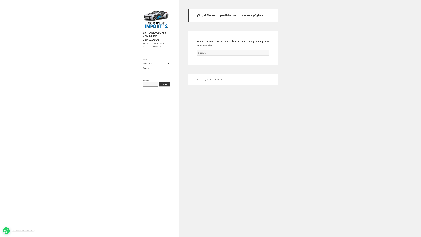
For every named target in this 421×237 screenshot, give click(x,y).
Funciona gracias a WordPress (209, 79)
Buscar (146, 80)
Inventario (147, 63)
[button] (6, 230)
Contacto (146, 68)
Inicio (145, 59)
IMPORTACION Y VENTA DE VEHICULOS (155, 36)
